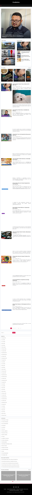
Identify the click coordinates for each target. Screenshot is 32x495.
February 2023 (4, 415)
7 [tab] (19, 481)
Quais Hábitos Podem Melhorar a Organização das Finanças (21, 208)
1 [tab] (12, 481)
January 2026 (4, 350)
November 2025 (4, 354)
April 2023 (3, 411)
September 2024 (4, 380)
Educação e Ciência (4, 140)
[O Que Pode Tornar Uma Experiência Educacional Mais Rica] (19, 56)
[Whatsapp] (18, 487)
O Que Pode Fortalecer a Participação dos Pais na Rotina (22, 304)
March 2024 (4, 391)
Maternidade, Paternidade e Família (6, 164)
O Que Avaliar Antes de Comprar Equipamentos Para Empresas (21, 183)
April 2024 (3, 389)
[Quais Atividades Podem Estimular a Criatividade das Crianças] (19, 60)
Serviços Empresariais (5, 34)
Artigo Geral (3, 425)
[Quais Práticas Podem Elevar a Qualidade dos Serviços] (19, 52)
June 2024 (3, 385)
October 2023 (4, 400)
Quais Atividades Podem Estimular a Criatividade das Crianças (25, 60)
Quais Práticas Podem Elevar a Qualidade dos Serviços (13, 36)
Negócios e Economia (5, 447)
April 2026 (3, 345)
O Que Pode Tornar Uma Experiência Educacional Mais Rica (25, 56)
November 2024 (4, 376)
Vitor (22, 53)
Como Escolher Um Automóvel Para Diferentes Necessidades (23, 475)
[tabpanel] (8, 476)
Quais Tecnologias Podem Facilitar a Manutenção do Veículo (22, 232)
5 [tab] (17, 481)
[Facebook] (14, 487)
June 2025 (3, 363)
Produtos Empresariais (5, 449)
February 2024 (4, 393)
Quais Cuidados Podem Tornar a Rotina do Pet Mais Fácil (21, 84)
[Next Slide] (14, 40)
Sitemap (21, 490)
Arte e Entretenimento (5, 423)
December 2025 (4, 352)
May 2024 (3, 387)
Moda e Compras (4, 445)
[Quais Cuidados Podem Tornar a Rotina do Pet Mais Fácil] (24, 46)
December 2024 (4, 374)
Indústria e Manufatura (5, 440)
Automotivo (3, 285)
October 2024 (4, 378)
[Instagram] (16, 487)
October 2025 (4, 356)
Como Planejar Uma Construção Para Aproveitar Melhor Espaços (8, 475)
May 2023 (3, 409)
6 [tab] (18, 481)
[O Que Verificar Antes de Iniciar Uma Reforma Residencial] (8, 45)
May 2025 (3, 365)
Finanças (3, 213)
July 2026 (3, 339)
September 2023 (4, 402)
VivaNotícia (15, 2)
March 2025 (3, 369)
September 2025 (4, 358)
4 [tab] (16, 481)
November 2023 (4, 398)
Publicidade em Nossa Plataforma (14, 490)
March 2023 (4, 413)
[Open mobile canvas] (0, 5)
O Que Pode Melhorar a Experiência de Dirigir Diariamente (21, 280)
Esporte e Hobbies (4, 434)
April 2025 (3, 367)
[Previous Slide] (13, 40)
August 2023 (4, 404)
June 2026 (3, 341)
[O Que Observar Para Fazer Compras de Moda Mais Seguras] (8, 61)
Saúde (3, 451)
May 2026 (3, 343)
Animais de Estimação (5, 262)
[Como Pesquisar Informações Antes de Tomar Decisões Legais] (8, 53)
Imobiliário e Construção (5, 438)
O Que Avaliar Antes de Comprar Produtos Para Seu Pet (21, 257)
